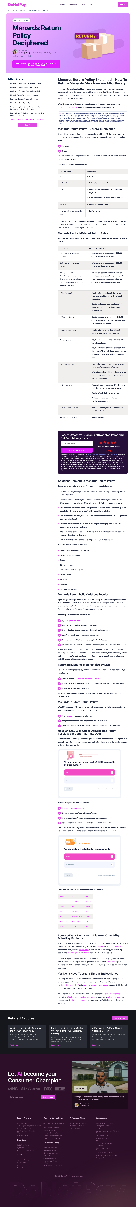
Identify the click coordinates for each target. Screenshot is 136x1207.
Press (19, 1165)
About (91, 4)
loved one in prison (79, 1000)
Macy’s (74, 906)
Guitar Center (64, 921)
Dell (86, 926)
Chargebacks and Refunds (52, 1135)
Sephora (88, 901)
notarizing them (74, 953)
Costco (87, 896)
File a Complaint (75, 1128)
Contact (20, 1168)
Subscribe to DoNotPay (67, 107)
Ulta (73, 896)
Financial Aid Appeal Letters (53, 1165)
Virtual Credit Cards (24, 1128)
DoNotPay (17, 4)
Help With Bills (48, 1156)
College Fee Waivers (50, 1158)
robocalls (111, 962)
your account (74, 620)
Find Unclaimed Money (51, 1153)
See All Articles (120, 1018)
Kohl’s (61, 911)
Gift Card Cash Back (50, 1148)
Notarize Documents (103, 1138)
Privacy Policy (113, 454)
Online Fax (99, 1128)
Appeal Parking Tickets (78, 1123)
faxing (86, 953)
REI (86, 911)
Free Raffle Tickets (50, 1150)
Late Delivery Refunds (51, 1127)
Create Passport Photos (104, 1152)
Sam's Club (75, 921)
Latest (83, 4)
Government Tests (102, 1135)
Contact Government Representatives (103, 1149)
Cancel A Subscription (51, 1133)
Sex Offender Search (103, 1158)
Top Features (73, 4)
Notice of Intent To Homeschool (107, 1155)
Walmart (62, 896)
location (69, 716)
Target (62, 906)
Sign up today (48, 1097)
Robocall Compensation (25, 1150)
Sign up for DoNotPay (77, 450)
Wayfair (74, 911)
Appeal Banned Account (51, 1138)
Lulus (87, 921)
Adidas (62, 926)
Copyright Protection (77, 1126)
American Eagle (77, 916)
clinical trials (84, 950)
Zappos (74, 926)
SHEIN (87, 906)
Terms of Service (23, 1160)
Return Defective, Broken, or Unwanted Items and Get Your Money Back (36, 64)
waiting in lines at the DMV (68, 985)
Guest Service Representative (87, 679)
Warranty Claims (22, 1135)
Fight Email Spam (23, 1145)
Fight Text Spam (23, 1148)
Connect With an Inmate (104, 1123)
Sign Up (122, 4)
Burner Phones (22, 1123)
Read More (14, 1045)
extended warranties (115, 946)
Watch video (80, 1088)
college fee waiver (114, 997)
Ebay (61, 901)
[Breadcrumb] (9, 10)
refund (100, 946)
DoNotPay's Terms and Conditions (96, 454)
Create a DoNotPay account (73, 808)
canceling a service (112, 994)
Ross (87, 916)
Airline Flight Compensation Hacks (29, 1126)
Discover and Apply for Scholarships (51, 1162)
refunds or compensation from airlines (81, 997)
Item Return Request (21, 20)
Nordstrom (75, 901)
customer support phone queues (96, 985)
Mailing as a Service (103, 1126)
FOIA (97, 1141)
